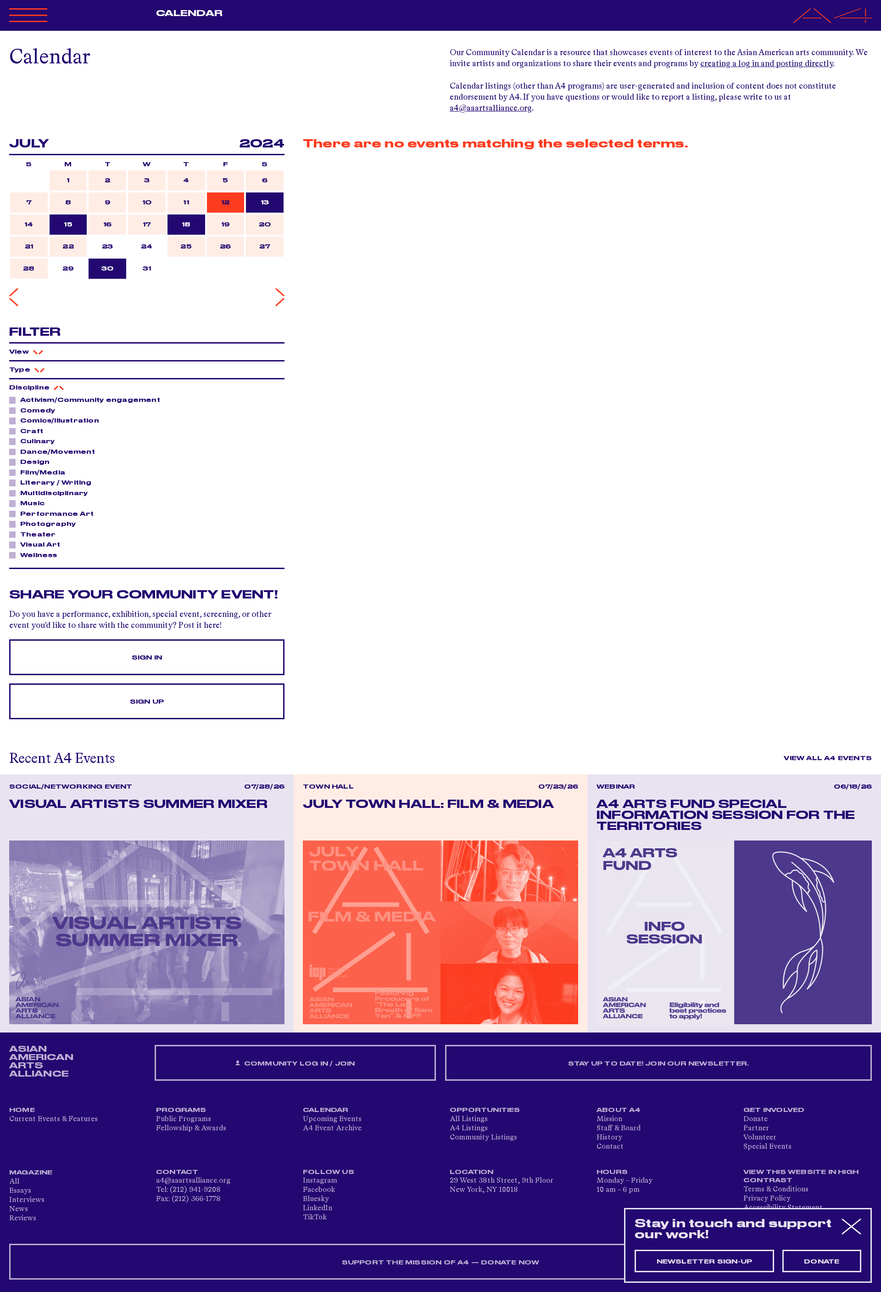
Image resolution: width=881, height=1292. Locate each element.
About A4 (619, 1110)
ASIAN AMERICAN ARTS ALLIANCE (41, 1061)
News (18, 1209)
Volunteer (759, 1137)
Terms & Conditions (776, 1189)
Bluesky (316, 1199)
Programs (181, 1110)
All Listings (469, 1119)
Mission (609, 1119)
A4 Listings (469, 1128)
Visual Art (40, 544)
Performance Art (57, 514)
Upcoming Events (332, 1119)
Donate (755, 1119)
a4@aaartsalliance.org (491, 108)
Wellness (38, 555)
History (609, 1137)
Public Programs (183, 1119)
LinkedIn (317, 1208)
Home (22, 1110)
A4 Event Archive (332, 1128)
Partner (756, 1128)
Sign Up (147, 702)
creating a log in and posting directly (766, 64)
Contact (610, 1147)
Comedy (37, 410)
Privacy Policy (767, 1198)
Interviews (27, 1200)
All (14, 1181)
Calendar (189, 13)
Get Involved (773, 1110)
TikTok (315, 1217)
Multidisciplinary (54, 493)
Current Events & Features (53, 1119)
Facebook (319, 1190)
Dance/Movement (57, 452)
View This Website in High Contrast (801, 1176)
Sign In (147, 657)
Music (32, 503)
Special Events (767, 1147)
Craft (31, 431)
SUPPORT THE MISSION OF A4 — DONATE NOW (441, 1262)
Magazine (31, 1172)
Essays (20, 1191)
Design (35, 462)
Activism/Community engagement (90, 400)
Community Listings (483, 1137)
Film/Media (42, 472)
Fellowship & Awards (191, 1128)
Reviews (22, 1218)
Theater (38, 534)
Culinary (37, 441)
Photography (48, 524)
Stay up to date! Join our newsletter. (658, 1063)
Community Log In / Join (298, 1063)
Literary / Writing (56, 482)
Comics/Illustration (59, 420)
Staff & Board (619, 1128)
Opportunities (485, 1110)
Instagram (320, 1181)
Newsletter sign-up (705, 1261)
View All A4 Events (828, 758)
